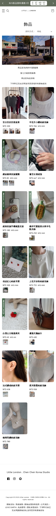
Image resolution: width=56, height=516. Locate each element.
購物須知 (10, 504)
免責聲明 (21, 507)
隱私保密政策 (32, 507)
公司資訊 (44, 504)
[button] (3, 11)
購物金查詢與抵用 (31, 504)
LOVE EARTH (10, 507)
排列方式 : (29, 31)
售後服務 (19, 504)
